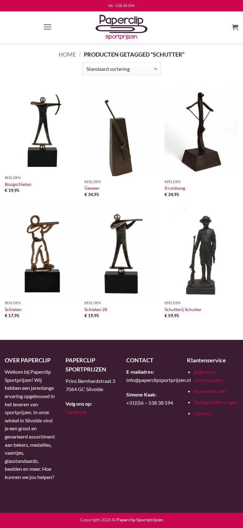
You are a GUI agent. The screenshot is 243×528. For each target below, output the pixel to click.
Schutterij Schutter (183, 309)
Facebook (76, 412)
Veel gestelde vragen (216, 402)
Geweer (92, 188)
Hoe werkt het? (210, 391)
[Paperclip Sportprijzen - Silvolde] (122, 27)
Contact (202, 413)
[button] (47, 26)
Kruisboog (175, 188)
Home (67, 54)
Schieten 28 (95, 309)
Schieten (13, 309)
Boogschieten (18, 184)
